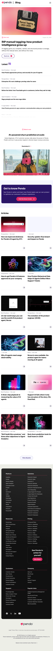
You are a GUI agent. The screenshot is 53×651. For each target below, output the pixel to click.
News (3, 114)
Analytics (8, 477)
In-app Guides (5, 105)
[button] (8, 56)
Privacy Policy (15, 630)
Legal (10, 630)
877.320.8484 (41, 630)
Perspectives (5, 79)
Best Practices (5, 70)
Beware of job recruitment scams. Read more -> (26, 642)
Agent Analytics (6, 96)
